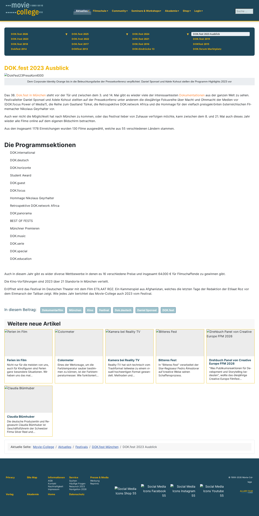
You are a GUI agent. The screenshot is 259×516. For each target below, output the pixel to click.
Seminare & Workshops (145, 10)
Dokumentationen (192, 95)
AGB (50, 481)
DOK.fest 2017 (80, 44)
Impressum (53, 489)
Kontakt (52, 483)
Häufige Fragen (77, 483)
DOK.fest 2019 (201, 39)
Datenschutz (76, 494)
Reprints (94, 483)
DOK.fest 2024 (140, 34)
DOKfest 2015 (201, 44)
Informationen (56, 477)
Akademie (171, 10)
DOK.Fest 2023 (19, 39)
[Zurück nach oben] (254, 511)
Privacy (10, 477)
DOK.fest (168, 310)
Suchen (73, 481)
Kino (90, 310)
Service (73, 477)
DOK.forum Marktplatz (207, 49)
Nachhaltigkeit (55, 486)
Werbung (95, 481)
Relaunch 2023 (77, 486)
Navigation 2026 (77, 489)
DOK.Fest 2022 (80, 39)
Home (51, 494)
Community (119, 10)
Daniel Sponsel (147, 310)
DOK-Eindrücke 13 (143, 49)
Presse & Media (99, 477)
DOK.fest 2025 (80, 34)
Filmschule (99, 10)
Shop (186, 10)
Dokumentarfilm (52, 310)
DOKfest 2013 (80, 49)
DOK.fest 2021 (140, 39)
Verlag (9, 494)
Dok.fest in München (31, 95)
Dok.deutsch (123, 310)
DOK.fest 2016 (140, 44)
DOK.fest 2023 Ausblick (206, 34)
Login (197, 10)
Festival (104, 310)
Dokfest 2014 (19, 49)
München (75, 310)
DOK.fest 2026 (19, 34)
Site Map (32, 477)
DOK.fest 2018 (19, 44)
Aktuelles (82, 10)
